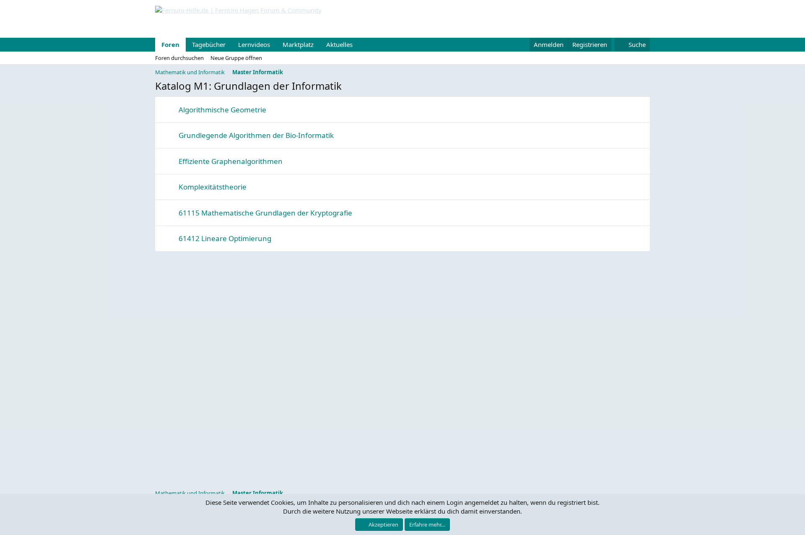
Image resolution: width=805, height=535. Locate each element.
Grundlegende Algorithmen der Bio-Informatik (256, 135)
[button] (359, 45)
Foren (170, 44)
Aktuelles (339, 44)
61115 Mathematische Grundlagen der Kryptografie (265, 213)
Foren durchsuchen (179, 58)
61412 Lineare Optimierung (225, 238)
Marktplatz (298, 44)
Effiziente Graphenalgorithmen (231, 161)
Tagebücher (209, 44)
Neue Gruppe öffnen (236, 58)
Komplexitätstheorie (213, 187)
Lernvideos (254, 44)
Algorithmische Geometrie (222, 109)
